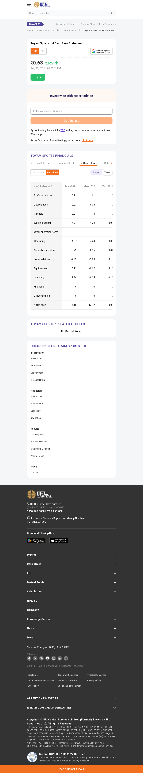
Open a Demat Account (71, 393)
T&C (47, 401)
